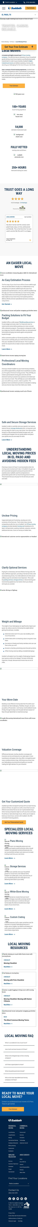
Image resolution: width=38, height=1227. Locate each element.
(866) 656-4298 (13, 1193)
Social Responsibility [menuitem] (24, 1167)
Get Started (6, 304)
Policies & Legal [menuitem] (12, 1221)
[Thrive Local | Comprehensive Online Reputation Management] (19, 208)
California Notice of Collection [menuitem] (15, 1218)
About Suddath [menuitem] (24, 1155)
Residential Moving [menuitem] (12, 1127)
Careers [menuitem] (21, 1164)
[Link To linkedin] (25, 1198)
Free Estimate (30, 8)
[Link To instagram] (21, 1198)
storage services (18, 580)
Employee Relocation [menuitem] (13, 1143)
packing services (8, 580)
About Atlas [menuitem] (22, 1172)
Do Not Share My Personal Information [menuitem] (17, 1215)
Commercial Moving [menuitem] (23, 1127)
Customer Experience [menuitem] (13, 1163)
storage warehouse (16, 428)
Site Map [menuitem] (20, 1221)
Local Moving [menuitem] (11, 1132)
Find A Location (10, 2)
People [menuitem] (10, 1169)
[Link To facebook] (9, 1198)
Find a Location (14, 1183)
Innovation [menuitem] (10, 1166)
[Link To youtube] (17, 1198)
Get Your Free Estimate (16, 46)
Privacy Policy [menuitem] (11, 1213)
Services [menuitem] (10, 1161)
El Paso (12, 41)
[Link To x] (13, 1198)
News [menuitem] (21, 1159)
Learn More (6, 349)
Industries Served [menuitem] (24, 1143)
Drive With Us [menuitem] (23, 1161)
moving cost (20, 526)
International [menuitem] (11, 1171)
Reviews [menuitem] (22, 1169)
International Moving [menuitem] (13, 1140)
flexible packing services (26, 322)
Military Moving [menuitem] (12, 1145)
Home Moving (5, 41)
